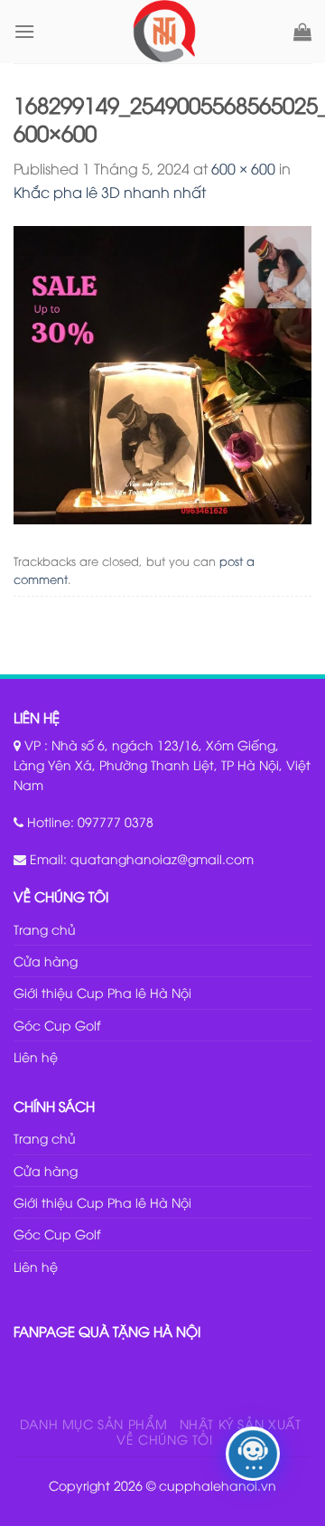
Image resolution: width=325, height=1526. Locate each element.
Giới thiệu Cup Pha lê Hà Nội (102, 992)
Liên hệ (36, 1056)
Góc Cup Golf (57, 1024)
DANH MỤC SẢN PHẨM (93, 1423)
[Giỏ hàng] (302, 32)
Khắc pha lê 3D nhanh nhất (110, 192)
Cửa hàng (46, 960)
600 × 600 (243, 168)
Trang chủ (45, 928)
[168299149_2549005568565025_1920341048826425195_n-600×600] (162, 372)
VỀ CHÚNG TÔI (164, 1438)
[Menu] (24, 31)
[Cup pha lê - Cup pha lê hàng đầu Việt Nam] (164, 31)
